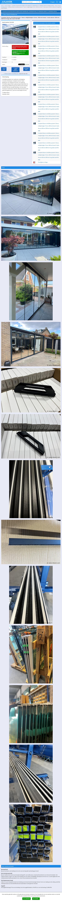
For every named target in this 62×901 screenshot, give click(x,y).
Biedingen (4, 62)
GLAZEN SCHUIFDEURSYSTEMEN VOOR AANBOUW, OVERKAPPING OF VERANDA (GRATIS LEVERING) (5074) (33, 5)
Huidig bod (4, 59)
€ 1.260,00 (14, 57)
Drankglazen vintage (43, 162)
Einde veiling (5, 46)
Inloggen (52, 2)
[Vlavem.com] (6, 1)
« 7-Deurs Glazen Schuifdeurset (9, 14)
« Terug (15, 69)
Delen (3, 64)
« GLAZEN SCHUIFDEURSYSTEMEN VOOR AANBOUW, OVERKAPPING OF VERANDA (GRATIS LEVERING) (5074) (29, 11)
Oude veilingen (8, 5)
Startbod (4, 57)
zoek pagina (19, 53)
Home (2, 5)
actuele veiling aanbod (19, 51)
